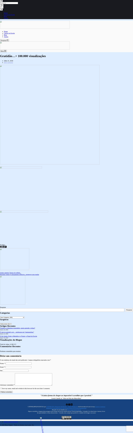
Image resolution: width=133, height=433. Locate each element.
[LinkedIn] (3, 247)
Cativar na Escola (9, 33)
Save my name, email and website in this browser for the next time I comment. (26, 388)
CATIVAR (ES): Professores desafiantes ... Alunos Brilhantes (62, 406)
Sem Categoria (8, 62)
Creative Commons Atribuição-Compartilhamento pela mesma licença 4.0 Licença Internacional (75, 407)
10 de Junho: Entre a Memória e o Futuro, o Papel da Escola (18, 336)
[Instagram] (69, 405)
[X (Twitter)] (6, 247)
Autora (6, 37)
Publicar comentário (6, 392)
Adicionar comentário (7, 385)
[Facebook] (1, 247)
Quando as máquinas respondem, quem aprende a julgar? (17, 328)
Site (1, 370)
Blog (5, 35)
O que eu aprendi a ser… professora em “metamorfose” (17, 332)
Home (6, 31)
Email (2, 367)
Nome (2, 363)
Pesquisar (3, 307)
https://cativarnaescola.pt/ (74, 409)
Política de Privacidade (11, 422)
